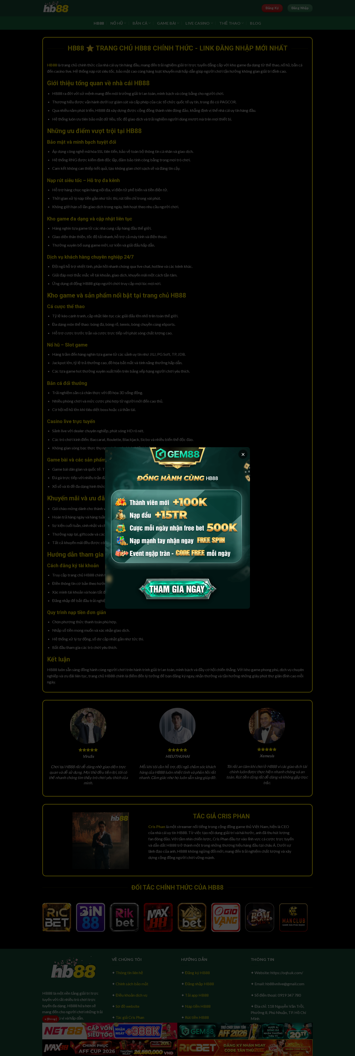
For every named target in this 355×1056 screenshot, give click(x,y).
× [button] (243, 454)
